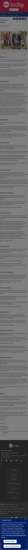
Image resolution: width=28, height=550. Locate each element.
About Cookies (10, 541)
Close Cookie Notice (12, 546)
